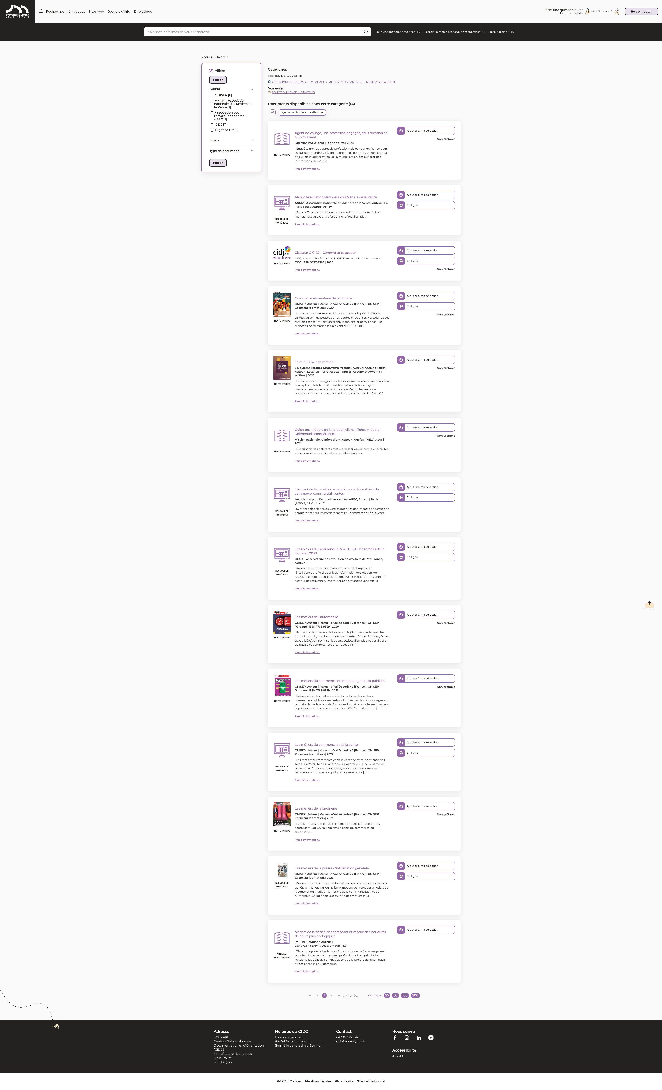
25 (387, 995)
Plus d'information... (307, 168)
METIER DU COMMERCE (345, 82)
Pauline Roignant (307, 942)
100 (405, 995)
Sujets (214, 140)
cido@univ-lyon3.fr (350, 1041)
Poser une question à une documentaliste (563, 11)
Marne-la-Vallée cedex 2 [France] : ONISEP (349, 304)
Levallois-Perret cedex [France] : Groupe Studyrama (343, 371)
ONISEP (300, 304)
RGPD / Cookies (289, 1081)
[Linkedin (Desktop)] (419, 1037)
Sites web (96, 11)
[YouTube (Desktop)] (431, 1037)
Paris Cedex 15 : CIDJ (329, 258)
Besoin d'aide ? (499, 31)
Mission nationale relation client (317, 439)
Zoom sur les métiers (310, 307)
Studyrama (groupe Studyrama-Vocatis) (323, 367)
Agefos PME (362, 439)
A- (394, 1056)
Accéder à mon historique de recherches (452, 31)
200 (415, 995)
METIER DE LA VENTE (381, 82)
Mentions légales (318, 1081)
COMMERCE (316, 82)
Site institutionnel (371, 1081)
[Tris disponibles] (272, 112)
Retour (222, 57)
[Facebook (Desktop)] (394, 1037)
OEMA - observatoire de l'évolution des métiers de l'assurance (338, 559)
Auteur (215, 89)
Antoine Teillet (375, 367)
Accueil (41, 11)
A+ (401, 1056)
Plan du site (344, 1081)
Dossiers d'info (118, 11)
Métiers (300, 375)
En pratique (143, 11)
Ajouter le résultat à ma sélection (302, 112)
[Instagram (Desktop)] (406, 1037)
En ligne (412, 205)
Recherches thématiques (65, 11)
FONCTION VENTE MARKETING (293, 92)
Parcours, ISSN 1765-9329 (312, 626)
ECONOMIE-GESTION (289, 82)
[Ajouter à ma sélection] (401, 131)
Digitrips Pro (304, 143)
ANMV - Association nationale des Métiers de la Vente (333, 203)
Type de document (224, 151)
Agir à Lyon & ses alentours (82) (325, 945)
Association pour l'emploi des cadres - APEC (326, 499)
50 (395, 995)
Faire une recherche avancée (395, 31)
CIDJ (298, 258)
